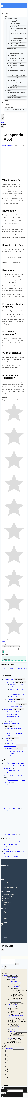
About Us (6, 916)
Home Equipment (9, 679)
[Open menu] (2, 126)
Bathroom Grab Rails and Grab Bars (20, 34)
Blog (6, 102)
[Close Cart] (2, 950)
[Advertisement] (14, 160)
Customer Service (8, 896)
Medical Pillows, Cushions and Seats (18, 72)
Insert (17, 964)
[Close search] (2, 1088)
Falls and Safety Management (18, 75)
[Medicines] (2, 10)
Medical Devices (8, 709)
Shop (5, 975)
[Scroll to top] (2, 967)
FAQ (5, 904)
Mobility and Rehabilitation (11, 723)
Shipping (6, 900)
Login (3, 641)
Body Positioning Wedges (17, 65)
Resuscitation (13, 95)
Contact (7, 105)
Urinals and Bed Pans (19, 45)
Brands (7, 112)
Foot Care (9, 749)
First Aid (6, 738)
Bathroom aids (11, 682)
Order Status (7, 898)
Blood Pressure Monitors (17, 58)
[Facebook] (2, 6)
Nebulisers (13, 55)
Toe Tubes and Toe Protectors (18, 84)
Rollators (12, 68)
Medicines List (8, 1048)
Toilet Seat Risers (17, 40)
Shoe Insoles (13, 87)
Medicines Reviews (8, 914)
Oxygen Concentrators (16, 60)
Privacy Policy (7, 902)
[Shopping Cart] (2, 115)
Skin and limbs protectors (14, 97)
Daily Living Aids (17, 23)
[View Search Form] (2, 118)
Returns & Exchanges (9, 894)
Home (6, 13)
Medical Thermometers (16, 53)
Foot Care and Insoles (10, 746)
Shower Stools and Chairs (20, 38)
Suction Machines (15, 50)
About (6, 100)
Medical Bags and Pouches (17, 92)
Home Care (10, 699)
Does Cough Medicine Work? (12, 856)
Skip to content (5, 2)
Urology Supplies (11, 704)
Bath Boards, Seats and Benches (19, 30)
